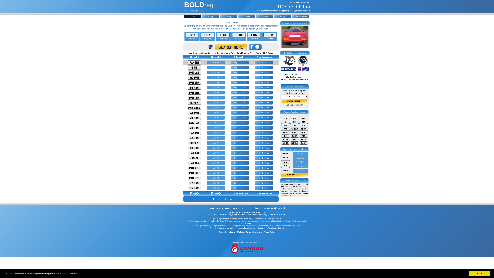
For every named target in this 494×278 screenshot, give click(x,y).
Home (193, 16)
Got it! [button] (479, 273)
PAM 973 (194, 178)
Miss (304, 118)
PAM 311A (194, 82)
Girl (295, 125)
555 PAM (194, 122)
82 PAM (194, 138)
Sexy (303, 129)
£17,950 (300, 153)
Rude (285, 132)
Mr (294, 118)
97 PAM (194, 183)
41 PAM (194, 143)
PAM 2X (194, 158)
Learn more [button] (73, 273)
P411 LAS (194, 72)
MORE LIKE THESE (294, 174)
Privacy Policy (269, 232)
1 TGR (270, 35)
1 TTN (239, 35)
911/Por (294, 129)
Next (306, 37)
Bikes (285, 139)
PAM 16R (194, 62)
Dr (294, 122)
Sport (303, 132)
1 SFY (192, 35)
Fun (285, 118)
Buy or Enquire (239, 62)
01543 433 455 (293, 6)
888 (285, 129)
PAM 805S (194, 107)
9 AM (194, 67)
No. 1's (285, 143)
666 (285, 125)
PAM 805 (194, 92)
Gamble (294, 143)
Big (303, 122)
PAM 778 (194, 168)
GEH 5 (285, 170)
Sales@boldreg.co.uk (300, 79)
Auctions (246, 16)
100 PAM (194, 77)
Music (294, 132)
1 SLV (207, 35)
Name (294, 136)
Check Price (300, 162)
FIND (255, 46)
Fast (303, 143)
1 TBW (254, 35)
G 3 (285, 162)
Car (303, 136)
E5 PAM (194, 188)
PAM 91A (194, 163)
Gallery (282, 16)
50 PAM (194, 87)
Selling (228, 16)
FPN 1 (285, 153)
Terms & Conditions (227, 232)
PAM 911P (194, 173)
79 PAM (194, 127)
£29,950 (300, 158)
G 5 (285, 166)
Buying (210, 16)
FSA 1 (285, 157)
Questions (264, 16)
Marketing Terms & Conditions (249, 232)
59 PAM (194, 148)
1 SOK (223, 35)
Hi (285, 122)
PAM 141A (194, 97)
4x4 (285, 136)
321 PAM (194, 112)
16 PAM (194, 102)
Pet (294, 139)
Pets (303, 139)
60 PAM (194, 117)
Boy (303, 125)
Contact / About (301, 16)
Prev (284, 37)
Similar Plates (264, 62)
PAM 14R (194, 132)
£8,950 (301, 170)
